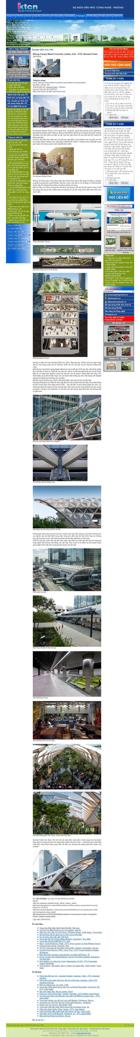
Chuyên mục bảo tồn (15, 245)
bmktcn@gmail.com (83, 1033)
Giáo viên (36, 16)
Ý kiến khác (112, 115)
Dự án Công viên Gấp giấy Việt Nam (54, 937)
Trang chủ (10, 16)
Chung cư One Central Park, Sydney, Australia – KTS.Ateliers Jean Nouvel (69, 994)
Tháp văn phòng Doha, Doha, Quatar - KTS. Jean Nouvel (62, 1009)
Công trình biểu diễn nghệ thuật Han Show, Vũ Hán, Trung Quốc (65, 1011)
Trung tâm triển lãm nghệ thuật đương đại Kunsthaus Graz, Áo (64, 1007)
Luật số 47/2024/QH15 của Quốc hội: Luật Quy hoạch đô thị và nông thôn (18, 183)
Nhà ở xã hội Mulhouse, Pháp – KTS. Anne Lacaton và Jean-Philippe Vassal (70, 944)
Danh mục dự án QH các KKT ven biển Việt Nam (18, 216)
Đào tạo (28, 16)
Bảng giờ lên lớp (14, 149)
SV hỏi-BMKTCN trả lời (17, 106)
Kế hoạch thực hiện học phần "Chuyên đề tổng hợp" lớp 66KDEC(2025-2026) (117, 273)
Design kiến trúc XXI (15, 232)
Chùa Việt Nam (14, 85)
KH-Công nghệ (56, 16)
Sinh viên (45, 16)
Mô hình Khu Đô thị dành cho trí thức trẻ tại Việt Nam (61, 935)
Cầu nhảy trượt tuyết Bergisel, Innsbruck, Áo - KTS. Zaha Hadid (65, 1014)
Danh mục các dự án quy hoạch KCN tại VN (18, 212)
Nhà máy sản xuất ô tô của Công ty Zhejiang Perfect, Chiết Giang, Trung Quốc (71, 932)
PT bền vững (92, 16)
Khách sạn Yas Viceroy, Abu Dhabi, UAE (56, 1005)
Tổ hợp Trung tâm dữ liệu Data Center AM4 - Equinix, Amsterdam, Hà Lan (69, 948)
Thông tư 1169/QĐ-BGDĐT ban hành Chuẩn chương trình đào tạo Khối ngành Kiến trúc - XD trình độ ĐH (18, 73)
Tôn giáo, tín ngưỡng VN (18, 90)
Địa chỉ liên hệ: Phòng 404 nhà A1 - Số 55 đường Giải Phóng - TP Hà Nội (70, 1031)
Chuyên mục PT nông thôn (18, 238)
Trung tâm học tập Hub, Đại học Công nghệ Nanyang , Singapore (65, 1003)
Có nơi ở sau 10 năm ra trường (119, 106)
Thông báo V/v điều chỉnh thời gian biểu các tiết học (117, 259)
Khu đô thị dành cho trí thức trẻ (118, 232)
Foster (51, 87)
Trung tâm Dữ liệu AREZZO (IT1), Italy (55, 941)
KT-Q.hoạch (80, 16)
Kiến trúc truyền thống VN (18, 92)
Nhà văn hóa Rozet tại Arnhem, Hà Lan (55, 1016)
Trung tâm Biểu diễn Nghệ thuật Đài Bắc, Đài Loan (60, 928)
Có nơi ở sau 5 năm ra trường (119, 103)
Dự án (109, 16)
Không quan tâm (113, 178)
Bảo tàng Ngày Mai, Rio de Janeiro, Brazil (56, 992)
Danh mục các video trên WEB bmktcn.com (18, 208)
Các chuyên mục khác (16, 248)
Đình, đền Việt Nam (16, 87)
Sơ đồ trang (129, 1025)
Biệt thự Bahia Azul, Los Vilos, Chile (54, 985)
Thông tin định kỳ (14, 137)
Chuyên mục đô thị (14, 235)
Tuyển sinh (118, 16)
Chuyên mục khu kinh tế (17, 242)
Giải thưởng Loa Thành (17, 152)
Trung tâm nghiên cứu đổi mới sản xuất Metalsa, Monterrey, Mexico (67, 1000)
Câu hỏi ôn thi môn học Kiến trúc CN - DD (17, 141)
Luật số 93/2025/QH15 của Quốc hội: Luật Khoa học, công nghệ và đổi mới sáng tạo (18, 190)
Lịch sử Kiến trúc (14, 225)
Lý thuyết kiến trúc (14, 228)
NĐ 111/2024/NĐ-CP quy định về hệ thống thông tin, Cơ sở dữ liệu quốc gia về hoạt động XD (17, 166)
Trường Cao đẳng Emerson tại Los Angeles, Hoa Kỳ (60, 930)
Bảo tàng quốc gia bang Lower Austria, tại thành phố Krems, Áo (65, 955)
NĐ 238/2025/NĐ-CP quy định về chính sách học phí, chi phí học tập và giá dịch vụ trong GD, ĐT (18, 175)
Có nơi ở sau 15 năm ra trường (119, 108)
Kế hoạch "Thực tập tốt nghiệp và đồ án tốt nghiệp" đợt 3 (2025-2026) (119, 279)
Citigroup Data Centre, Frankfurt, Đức (54, 946)
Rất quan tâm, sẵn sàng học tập (120, 171)
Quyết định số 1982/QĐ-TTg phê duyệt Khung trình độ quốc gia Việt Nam (18, 157)
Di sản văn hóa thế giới (17, 83)
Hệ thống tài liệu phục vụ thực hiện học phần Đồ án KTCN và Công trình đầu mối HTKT (18, 201)
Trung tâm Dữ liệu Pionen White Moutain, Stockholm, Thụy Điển (65, 939)
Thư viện (102, 16)
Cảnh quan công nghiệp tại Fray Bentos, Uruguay (125, 250)
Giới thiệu (20, 16)
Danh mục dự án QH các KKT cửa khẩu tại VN (18, 221)
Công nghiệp (69, 16)
